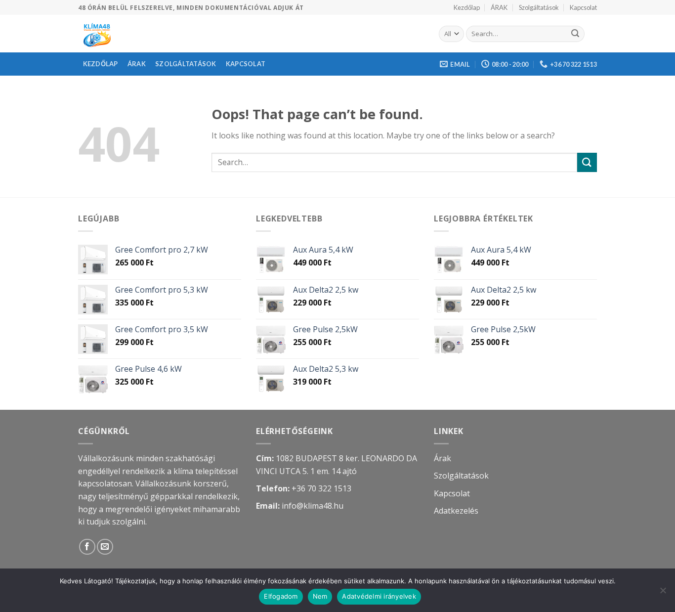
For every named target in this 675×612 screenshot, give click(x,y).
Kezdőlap (467, 7)
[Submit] (575, 34)
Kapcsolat (583, 7)
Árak (442, 458)
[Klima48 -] (251, 33)
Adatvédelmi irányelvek (379, 596)
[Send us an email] (105, 547)
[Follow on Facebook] (87, 547)
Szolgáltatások (539, 7)
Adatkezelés (456, 510)
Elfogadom (280, 596)
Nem (320, 596)
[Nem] (663, 593)
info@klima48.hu (312, 505)
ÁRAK (499, 7)
